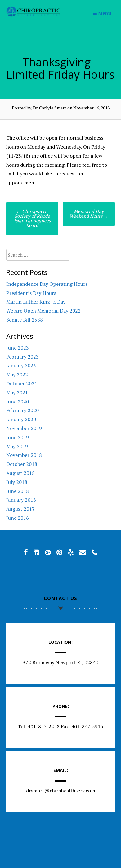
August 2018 (20, 473)
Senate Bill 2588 (24, 319)
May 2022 (17, 374)
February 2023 (22, 356)
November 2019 (24, 428)
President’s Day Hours (31, 293)
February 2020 (22, 410)
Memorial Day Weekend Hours (88, 213)
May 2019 (17, 446)
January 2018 (21, 499)
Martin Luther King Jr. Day (35, 301)
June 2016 (17, 517)
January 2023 (21, 365)
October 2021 (21, 383)
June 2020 (17, 401)
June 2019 (17, 437)
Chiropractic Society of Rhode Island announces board (32, 218)
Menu (104, 13)
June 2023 (17, 347)
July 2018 (16, 482)
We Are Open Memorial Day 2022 (43, 310)
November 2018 (24, 455)
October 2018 (21, 464)
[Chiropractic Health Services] (33, 15)
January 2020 (21, 419)
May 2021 (17, 392)
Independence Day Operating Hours (46, 284)
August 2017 (20, 508)
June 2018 (17, 491)
